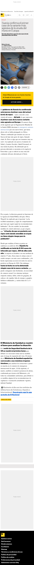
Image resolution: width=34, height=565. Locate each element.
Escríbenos (5, 546)
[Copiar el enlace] (19, 87)
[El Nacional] (2, 15)
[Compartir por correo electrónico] (15, 87)
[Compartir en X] (2, 87)
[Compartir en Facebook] (12, 87)
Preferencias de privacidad (10, 560)
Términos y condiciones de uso (12, 552)
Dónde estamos (6, 544)
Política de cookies (7, 557)
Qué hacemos (6, 541)
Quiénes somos (6, 538)
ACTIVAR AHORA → (17, 102)
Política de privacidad (8, 554)
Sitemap (4, 549)
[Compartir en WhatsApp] (5, 87)
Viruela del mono (6, 399)
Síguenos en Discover (7, 11)
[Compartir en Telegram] (9, 87)
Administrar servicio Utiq (10, 562)
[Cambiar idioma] (27, 15)
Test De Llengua (18, 11)
